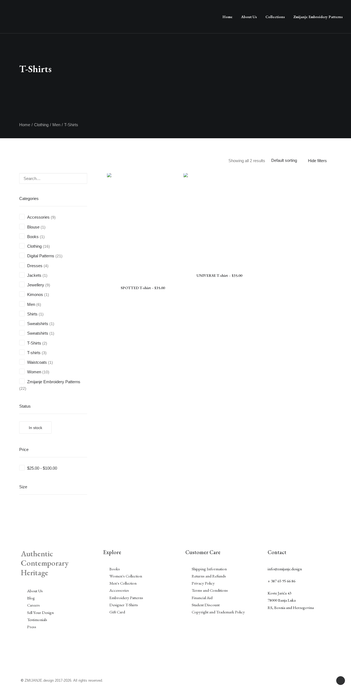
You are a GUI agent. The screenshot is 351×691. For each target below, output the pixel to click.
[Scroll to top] (340, 680)
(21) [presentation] (59, 256)
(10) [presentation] (45, 372)
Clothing (41, 124)
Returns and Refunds (209, 576)
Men (56, 124)
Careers (33, 605)
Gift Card (117, 611)
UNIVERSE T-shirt (219, 275)
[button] (76, 177)
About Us (249, 16)
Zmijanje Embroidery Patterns (318, 16)
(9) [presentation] (53, 217)
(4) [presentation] (46, 266)
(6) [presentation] (38, 305)
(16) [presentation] (46, 246)
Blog (31, 597)
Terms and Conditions (210, 590)
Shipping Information (210, 568)
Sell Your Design (40, 612)
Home (227, 16)
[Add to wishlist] (172, 188)
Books (114, 568)
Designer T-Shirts (123, 604)
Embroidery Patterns (126, 597)
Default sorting (284, 160)
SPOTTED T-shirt (143, 287)
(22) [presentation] (22, 389)
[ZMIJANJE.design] (112, 17)
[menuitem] (227, 16)
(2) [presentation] (44, 343)
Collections (275, 16)
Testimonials (37, 619)
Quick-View (172, 179)
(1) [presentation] (43, 227)
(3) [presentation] (44, 353)
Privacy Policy (203, 583)
